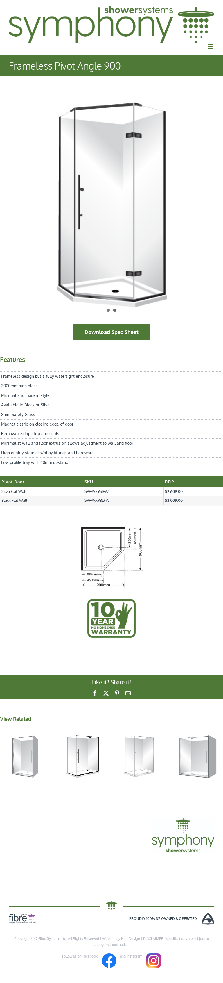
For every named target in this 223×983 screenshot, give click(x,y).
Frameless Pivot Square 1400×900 (83, 742)
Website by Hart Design (121, 938)
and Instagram (131, 956)
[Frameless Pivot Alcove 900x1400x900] (25, 756)
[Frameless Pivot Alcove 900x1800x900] (197, 756)
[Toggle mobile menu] (211, 46)
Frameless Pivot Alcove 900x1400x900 (25, 742)
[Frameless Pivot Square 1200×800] (140, 756)
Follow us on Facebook (82, 956)
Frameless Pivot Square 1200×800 (140, 742)
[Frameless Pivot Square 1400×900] (83, 756)
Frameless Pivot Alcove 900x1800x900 (197, 742)
